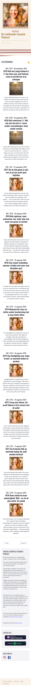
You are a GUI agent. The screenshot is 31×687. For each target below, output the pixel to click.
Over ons (16, 681)
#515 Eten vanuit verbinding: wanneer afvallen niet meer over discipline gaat (16, 265)
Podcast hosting (7, 681)
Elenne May (19, 623)
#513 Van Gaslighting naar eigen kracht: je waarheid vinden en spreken (16, 358)
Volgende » (24, 543)
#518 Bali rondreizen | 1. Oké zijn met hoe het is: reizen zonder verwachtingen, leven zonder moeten (16, 124)
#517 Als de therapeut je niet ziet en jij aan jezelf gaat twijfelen (16, 172)
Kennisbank (6, 684)
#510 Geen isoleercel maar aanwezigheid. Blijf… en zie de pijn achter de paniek (16, 498)
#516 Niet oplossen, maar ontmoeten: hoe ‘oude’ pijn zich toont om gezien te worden (16, 219)
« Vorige (6, 543)
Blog (22, 681)
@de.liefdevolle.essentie (15, 617)
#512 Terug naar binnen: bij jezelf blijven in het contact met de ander (16, 405)
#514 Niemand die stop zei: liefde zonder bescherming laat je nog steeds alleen (16, 312)
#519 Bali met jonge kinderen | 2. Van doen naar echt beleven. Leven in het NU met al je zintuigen (16, 75)
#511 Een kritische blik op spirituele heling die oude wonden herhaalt (16, 451)
